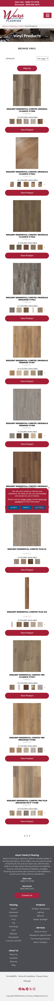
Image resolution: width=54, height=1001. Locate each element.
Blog (13, 965)
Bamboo (13, 933)
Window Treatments (40, 909)
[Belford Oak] (19, 184)
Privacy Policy (42, 976)
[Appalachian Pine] (27, 596)
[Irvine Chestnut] (40, 121)
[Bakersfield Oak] (27, 658)
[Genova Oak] (33, 373)
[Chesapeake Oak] (40, 687)
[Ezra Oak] (26, 373)
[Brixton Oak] (27, 218)
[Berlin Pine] (27, 721)
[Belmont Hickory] (19, 687)
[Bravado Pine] (27, 407)
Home (5, 26)
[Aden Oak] (27, 281)
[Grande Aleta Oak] (27, 470)
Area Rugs (13, 926)
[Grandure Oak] (40, 373)
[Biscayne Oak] (26, 687)
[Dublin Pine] (33, 750)
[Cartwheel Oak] (33, 687)
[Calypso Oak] (33, 310)
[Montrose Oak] (30, 561)
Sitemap (27, 981)
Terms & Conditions (26, 976)
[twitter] (30, 989)
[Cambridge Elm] (33, 813)
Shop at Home (40, 931)
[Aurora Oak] (19, 310)
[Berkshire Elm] (26, 813)
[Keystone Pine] (26, 436)
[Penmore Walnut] (40, 436)
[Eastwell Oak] (19, 247)
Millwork (40, 916)
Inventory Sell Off (13, 941)
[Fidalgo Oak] (26, 247)
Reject (26, 507)
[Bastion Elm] (27, 784)
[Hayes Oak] (33, 624)
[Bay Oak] (26, 310)
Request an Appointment (40, 935)
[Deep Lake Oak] (33, 121)
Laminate (13, 916)
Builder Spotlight (40, 919)
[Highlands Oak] (23, 561)
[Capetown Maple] (26, 750)
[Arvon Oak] (19, 624)
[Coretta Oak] (27, 344)
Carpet (13, 909)
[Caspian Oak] (26, 121)
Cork (13, 930)
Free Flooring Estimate (40, 939)
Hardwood (13, 912)
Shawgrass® (13, 937)
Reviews (13, 961)
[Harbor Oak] (27, 533)
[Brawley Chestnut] (19, 121)
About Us (13, 954)
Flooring (13, 26)
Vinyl (21, 26)
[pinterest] (27, 989)
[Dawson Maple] (33, 184)
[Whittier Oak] (37, 561)
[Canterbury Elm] (40, 813)
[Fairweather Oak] (26, 624)
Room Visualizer (40, 942)
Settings (39, 507)
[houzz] (23, 989)
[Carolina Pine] (26, 184)
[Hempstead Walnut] (19, 436)
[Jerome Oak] (40, 310)
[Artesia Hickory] (27, 92)
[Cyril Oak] (19, 373)
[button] (47, 15)
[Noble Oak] (33, 436)
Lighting (40, 912)
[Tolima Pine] (40, 624)
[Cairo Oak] (19, 750)
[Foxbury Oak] (33, 247)
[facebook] (20, 989)
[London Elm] (40, 750)
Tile (13, 923)
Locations (13, 958)
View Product (27, 130)
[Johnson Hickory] (40, 184)
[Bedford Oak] (19, 813)
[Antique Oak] (27, 155)
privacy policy (26, 499)
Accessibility (11, 976)
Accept (14, 507)
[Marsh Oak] (40, 247)
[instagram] (34, 989)
